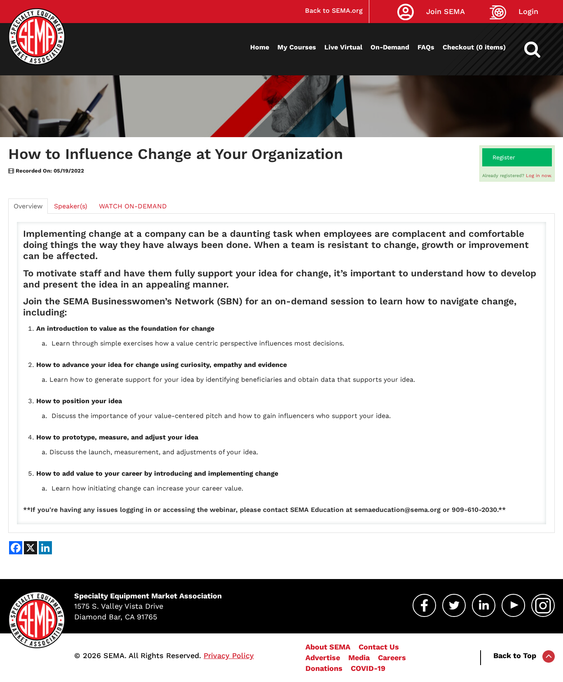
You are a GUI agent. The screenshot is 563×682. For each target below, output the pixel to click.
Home (259, 47)
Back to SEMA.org (334, 10)
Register (504, 157)
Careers (392, 657)
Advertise (322, 657)
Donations (323, 668)
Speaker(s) (70, 206)
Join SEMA (445, 11)
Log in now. (539, 175)
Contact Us (379, 646)
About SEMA (327, 646)
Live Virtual (343, 47)
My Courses (296, 47)
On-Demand (390, 47)
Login (528, 11)
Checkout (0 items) (474, 47)
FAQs (426, 47)
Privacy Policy (229, 655)
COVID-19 (368, 668)
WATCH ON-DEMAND (133, 206)
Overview (28, 206)
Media (359, 657)
